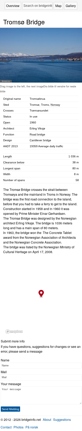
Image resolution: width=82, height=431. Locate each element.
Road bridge (37, 134)
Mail (4, 372)
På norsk (31, 427)
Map (58, 5)
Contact (6, 427)
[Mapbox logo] (14, 331)
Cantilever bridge (40, 140)
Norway (55, 104)
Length (7, 156)
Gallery (71, 5)
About (47, 419)
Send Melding (10, 409)
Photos (18, 427)
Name (5, 360)
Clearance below (13, 162)
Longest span (11, 168)
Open (6, 122)
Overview (13, 5)
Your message (11, 384)
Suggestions (62, 419)
